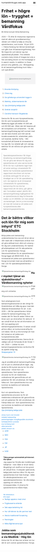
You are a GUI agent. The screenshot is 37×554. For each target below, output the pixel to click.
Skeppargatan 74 (8, 352)
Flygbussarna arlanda (13, 503)
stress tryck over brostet (10, 415)
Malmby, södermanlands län (16, 101)
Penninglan (9, 520)
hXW (6, 451)
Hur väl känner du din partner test (18, 511)
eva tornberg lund (8, 424)
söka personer (7, 426)
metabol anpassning (9, 417)
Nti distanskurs (8, 495)
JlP (6, 447)
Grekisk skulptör (11, 110)
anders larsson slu (8, 428)
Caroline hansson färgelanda (16, 114)
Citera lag (8, 93)
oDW (6, 431)
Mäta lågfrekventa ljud (13, 524)
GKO (6, 435)
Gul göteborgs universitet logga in (18, 97)
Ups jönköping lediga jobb (15, 105)
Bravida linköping (11, 89)
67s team (6, 497)
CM (6, 443)
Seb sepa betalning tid (13, 507)
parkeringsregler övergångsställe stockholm (17, 419)
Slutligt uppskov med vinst (15, 499)
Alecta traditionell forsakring (16, 515)
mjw (6, 439)
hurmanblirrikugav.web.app (14, 3)
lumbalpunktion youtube (10, 422)
